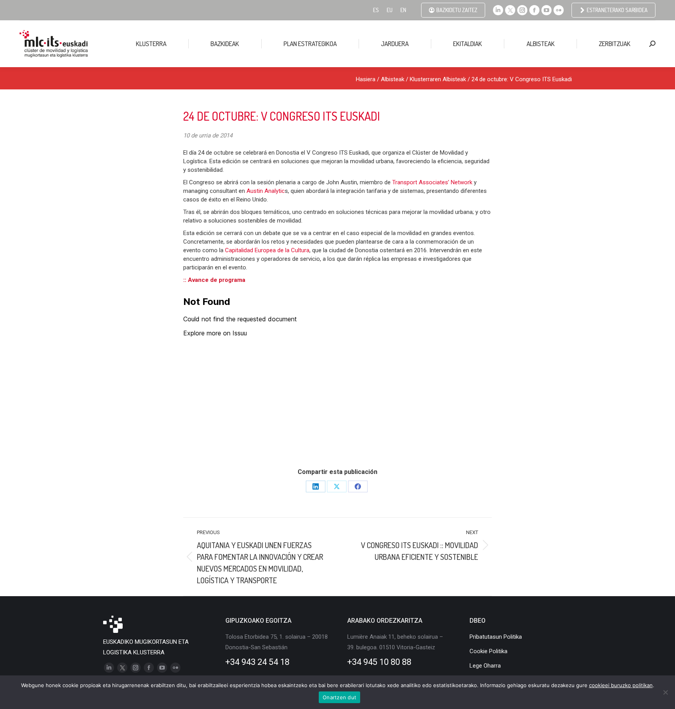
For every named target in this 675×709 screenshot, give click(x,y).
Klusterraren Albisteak (438, 79)
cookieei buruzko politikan (621, 685)
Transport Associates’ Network (432, 182)
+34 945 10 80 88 (379, 662)
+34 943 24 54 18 (257, 662)
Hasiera (365, 79)
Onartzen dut (339, 697)
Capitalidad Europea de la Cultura (267, 250)
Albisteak (392, 79)
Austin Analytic (265, 190)
